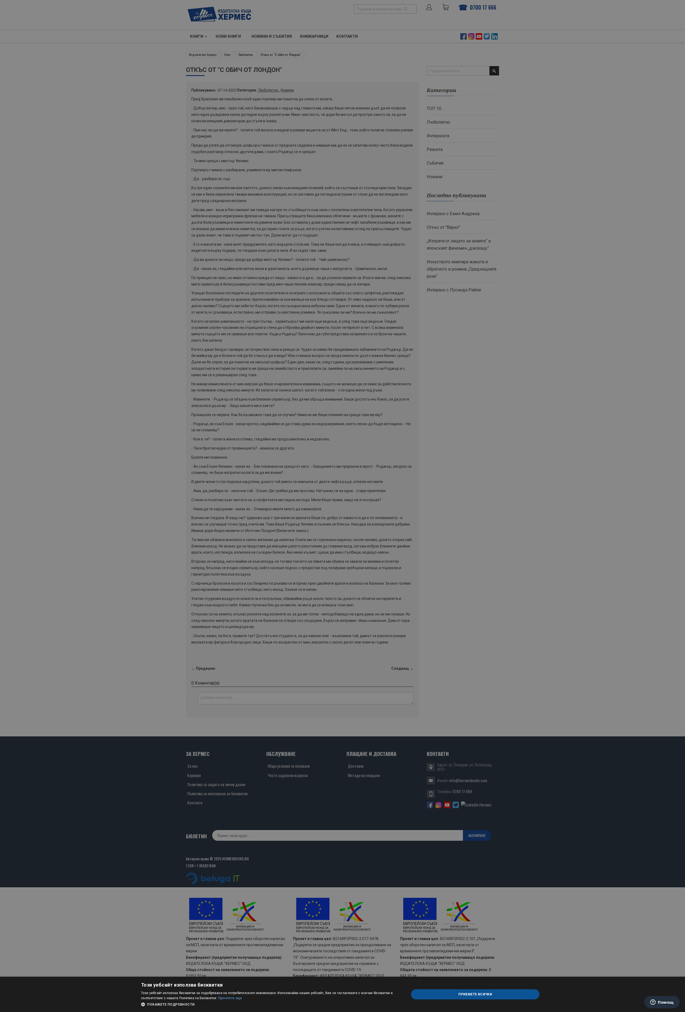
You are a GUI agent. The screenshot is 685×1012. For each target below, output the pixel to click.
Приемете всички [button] (475, 994)
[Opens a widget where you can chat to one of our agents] (662, 1002)
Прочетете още (230, 998)
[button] (271, 1004)
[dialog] (342, 994)
